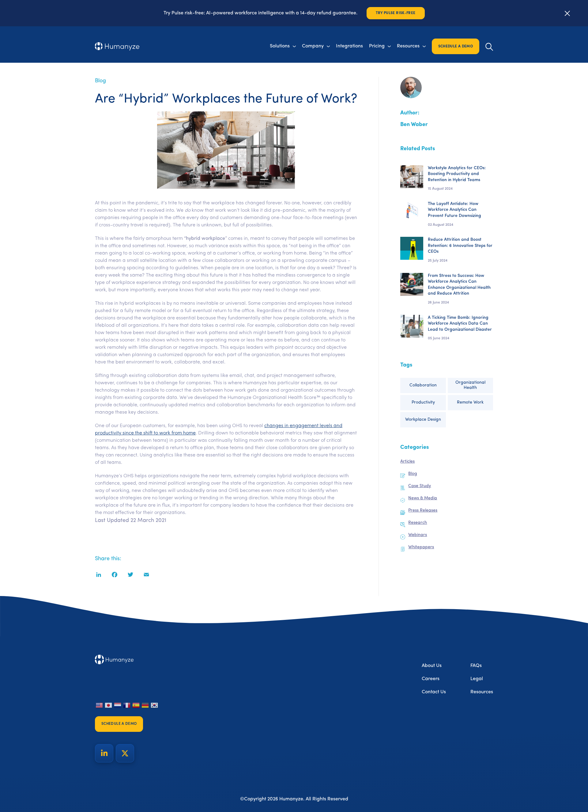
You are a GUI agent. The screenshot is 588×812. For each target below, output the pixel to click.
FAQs (476, 665)
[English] (100, 705)
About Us (432, 665)
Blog (100, 81)
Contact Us (434, 692)
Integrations (349, 46)
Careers (430, 678)
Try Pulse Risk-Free (396, 13)
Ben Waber (414, 125)
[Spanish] (136, 705)
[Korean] (155, 705)
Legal (476, 678)
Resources (408, 46)
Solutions (280, 46)
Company (313, 46)
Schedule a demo (455, 46)
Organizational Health (470, 385)
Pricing (377, 46)
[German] (145, 705)
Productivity (423, 402)
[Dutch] (118, 705)
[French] (127, 705)
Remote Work (470, 402)
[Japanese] (109, 705)
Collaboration (423, 385)
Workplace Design (423, 419)
